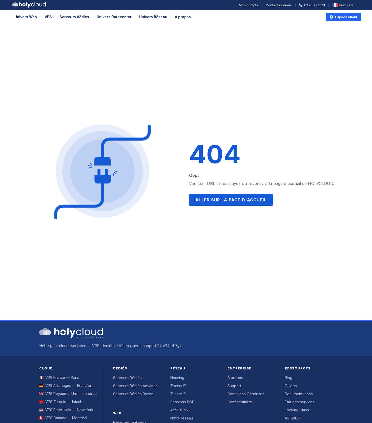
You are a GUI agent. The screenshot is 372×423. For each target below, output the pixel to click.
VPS (48, 17)
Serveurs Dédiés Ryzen (133, 394)
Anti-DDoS (179, 410)
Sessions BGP (182, 402)
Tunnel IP (178, 394)
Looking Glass (297, 410)
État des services (300, 402)
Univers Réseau (153, 17)
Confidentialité (240, 402)
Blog (288, 377)
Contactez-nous (279, 5)
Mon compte (248, 5)
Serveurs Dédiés (127, 377)
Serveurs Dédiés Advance (135, 386)
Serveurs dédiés (74, 17)
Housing (177, 377)
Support (234, 386)
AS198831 (293, 418)
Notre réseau (181, 418)
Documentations (299, 394)
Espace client (346, 17)
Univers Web (25, 17)
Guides (291, 386)
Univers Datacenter (114, 17)
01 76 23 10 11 (314, 5)
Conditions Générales (246, 394)
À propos (183, 17)
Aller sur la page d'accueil (231, 199)
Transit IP (178, 386)
